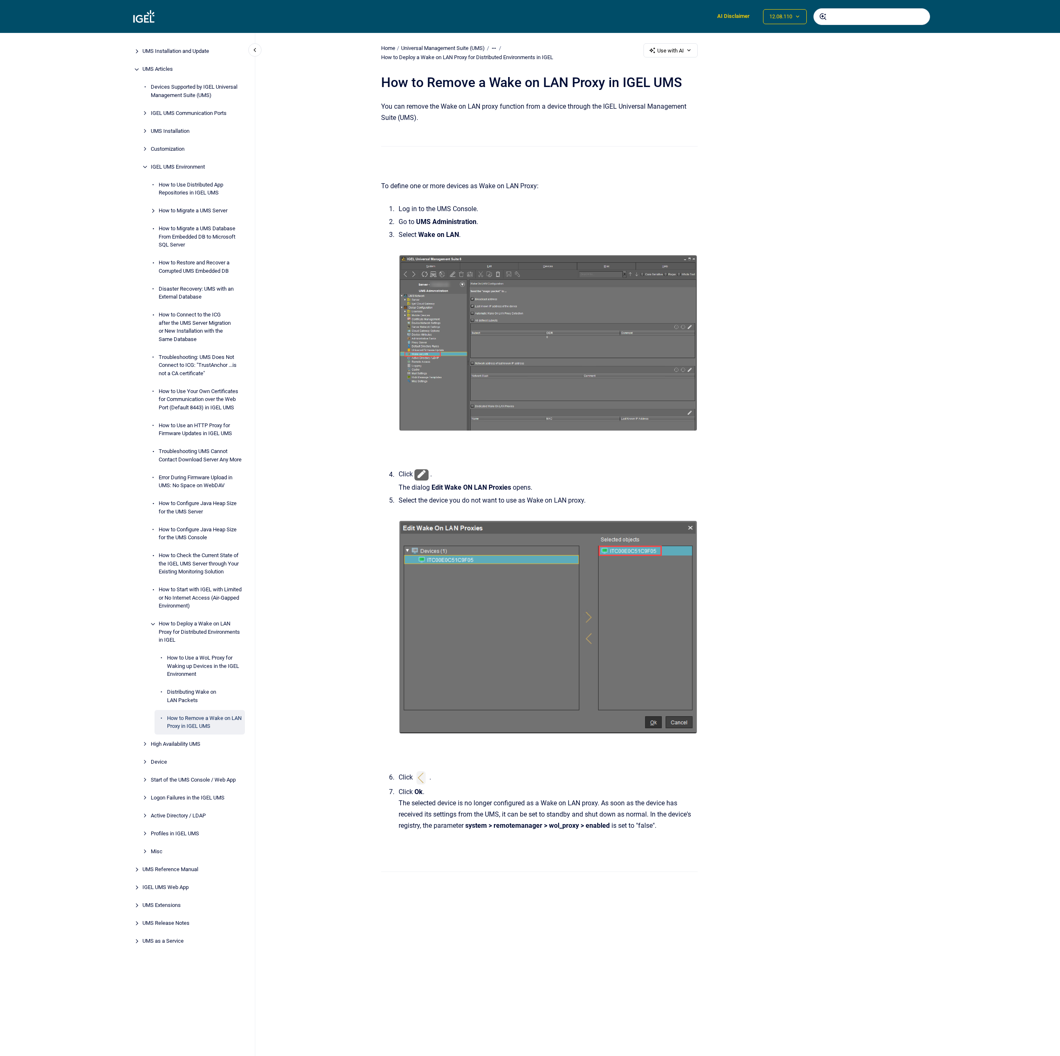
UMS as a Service (163, 941)
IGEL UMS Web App (165, 887)
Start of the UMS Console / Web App (193, 780)
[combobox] (872, 17)
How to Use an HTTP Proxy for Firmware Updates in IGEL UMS (195, 429)
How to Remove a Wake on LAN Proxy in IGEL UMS (204, 722)
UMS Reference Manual (170, 870)
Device (159, 762)
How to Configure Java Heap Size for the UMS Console (198, 533)
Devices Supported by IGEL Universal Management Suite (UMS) (194, 91)
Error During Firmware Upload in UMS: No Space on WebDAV (195, 481)
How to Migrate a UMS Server (193, 211)
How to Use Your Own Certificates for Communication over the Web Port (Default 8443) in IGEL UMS (198, 399)
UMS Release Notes (166, 923)
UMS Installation (170, 131)
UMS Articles (157, 69)
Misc (156, 852)
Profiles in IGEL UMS (175, 834)
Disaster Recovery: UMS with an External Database (196, 293)
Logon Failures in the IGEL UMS (187, 798)
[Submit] (823, 16)
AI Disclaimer (733, 16)
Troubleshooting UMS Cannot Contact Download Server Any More (200, 455)
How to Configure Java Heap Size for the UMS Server (198, 508)
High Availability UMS (175, 744)
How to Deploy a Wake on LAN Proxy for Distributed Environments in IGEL (199, 632)
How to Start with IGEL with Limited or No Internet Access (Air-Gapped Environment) (200, 598)
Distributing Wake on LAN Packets (191, 696)
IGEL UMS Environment (178, 167)
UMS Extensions (161, 905)
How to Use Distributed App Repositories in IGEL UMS (191, 189)
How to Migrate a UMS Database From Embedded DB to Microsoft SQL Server (197, 237)
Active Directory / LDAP (178, 816)
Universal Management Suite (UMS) (443, 48)
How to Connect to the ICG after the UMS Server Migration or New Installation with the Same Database (195, 327)
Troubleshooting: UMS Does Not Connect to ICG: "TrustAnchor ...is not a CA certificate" (198, 365)
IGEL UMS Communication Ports (189, 113)
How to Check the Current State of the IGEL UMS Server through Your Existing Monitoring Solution (199, 564)
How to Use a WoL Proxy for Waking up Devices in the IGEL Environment (203, 666)
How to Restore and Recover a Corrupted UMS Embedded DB (194, 267)
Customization (168, 149)
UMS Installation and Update (175, 51)
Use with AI (670, 50)
